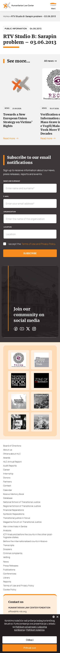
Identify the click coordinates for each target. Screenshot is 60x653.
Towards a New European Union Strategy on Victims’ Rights (17, 120)
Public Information (16, 28)
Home (6, 16)
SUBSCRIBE (30, 253)
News (7, 108)
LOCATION (8, 227)
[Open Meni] (53, 6)
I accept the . (32, 244)
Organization (10, 211)
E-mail (6, 196)
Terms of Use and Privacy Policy (38, 244)
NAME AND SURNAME (12, 181)
